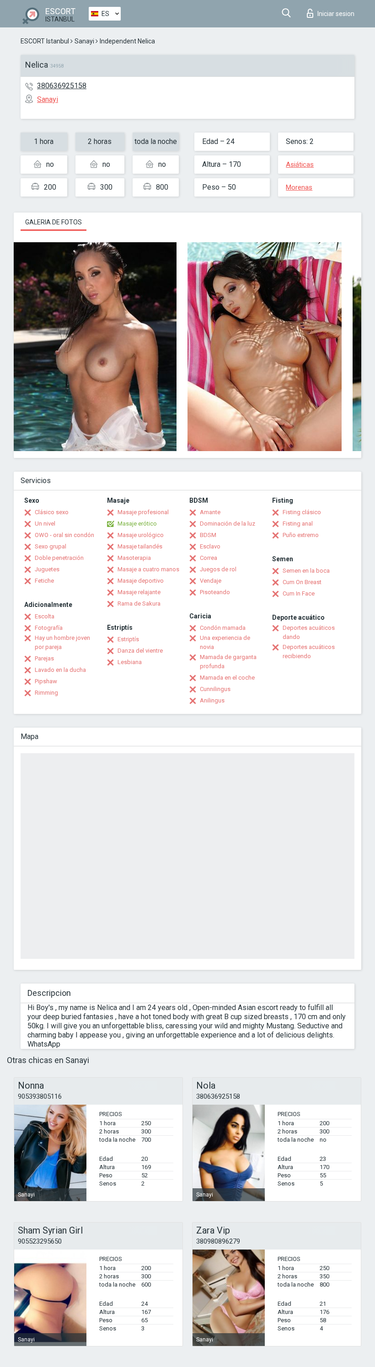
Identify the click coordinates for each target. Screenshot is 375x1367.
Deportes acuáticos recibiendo (309, 652)
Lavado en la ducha (60, 669)
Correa (208, 557)
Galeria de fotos (53, 222)
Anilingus (212, 700)
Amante (210, 512)
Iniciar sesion (335, 13)
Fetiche (44, 580)
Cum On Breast (302, 582)
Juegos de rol (218, 569)
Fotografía (49, 627)
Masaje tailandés (140, 546)
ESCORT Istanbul (45, 41)
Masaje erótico (137, 523)
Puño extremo (301, 535)
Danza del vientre (140, 650)
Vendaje (210, 580)
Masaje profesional (143, 512)
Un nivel (45, 523)
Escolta (44, 616)
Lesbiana (130, 662)
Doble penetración (59, 557)
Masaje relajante (139, 592)
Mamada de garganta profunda (228, 662)
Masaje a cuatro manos (148, 569)
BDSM (208, 535)
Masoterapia (134, 557)
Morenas (299, 187)
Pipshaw (46, 681)
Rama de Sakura (139, 603)
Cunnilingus (215, 689)
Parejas (44, 658)
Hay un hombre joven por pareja (62, 642)
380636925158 (61, 85)
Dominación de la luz (227, 523)
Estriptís (128, 639)
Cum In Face (299, 593)
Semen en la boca (306, 570)
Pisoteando (215, 592)
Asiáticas (300, 164)
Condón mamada (223, 627)
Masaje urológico (141, 535)
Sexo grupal (50, 546)
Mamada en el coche (227, 677)
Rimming (46, 692)
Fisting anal (298, 523)
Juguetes (47, 569)
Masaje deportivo (141, 580)
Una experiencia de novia (225, 642)
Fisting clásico (302, 512)
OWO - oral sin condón (64, 535)
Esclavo (210, 546)
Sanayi (84, 41)
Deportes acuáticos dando (309, 632)
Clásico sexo (52, 512)
